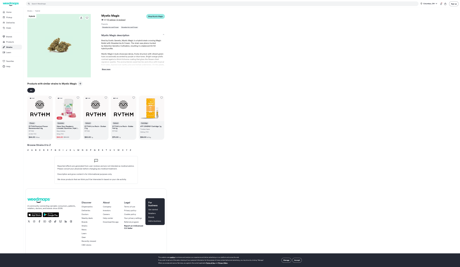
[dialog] (230, 260)
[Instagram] (34, 221)
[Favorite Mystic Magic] (87, 18)
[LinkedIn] (65, 221)
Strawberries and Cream (110, 27)
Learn (84, 233)
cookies (172, 257)
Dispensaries (87, 206)
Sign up (454, 4)
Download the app (111, 222)
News (84, 229)
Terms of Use (210, 263)
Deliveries (86, 210)
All (31, 90)
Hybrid (37, 11)
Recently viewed (89, 241)
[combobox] (224, 4)
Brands (84, 222)
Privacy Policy (223, 263)
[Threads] (71, 221)
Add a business (154, 221)
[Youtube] (44, 221)
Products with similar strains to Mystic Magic (52, 84)
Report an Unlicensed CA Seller (133, 227)
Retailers (152, 213)
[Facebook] (39, 221)
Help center (108, 218)
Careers (106, 214)
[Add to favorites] (50, 98)
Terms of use (129, 206)
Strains (29, 11)
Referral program (131, 222)
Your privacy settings (133, 218)
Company (107, 206)
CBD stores (86, 245)
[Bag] (445, 4)
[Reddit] (50, 221)
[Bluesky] (60, 221)
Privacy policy (130, 210)
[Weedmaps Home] (11, 4)
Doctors (85, 214)
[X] (28, 221)
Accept (297, 260)
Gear (84, 237)
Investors (107, 210)
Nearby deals (87, 218)
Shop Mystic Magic (155, 16)
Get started (153, 209)
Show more (106, 69)
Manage (286, 260)
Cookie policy (130, 214)
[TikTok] (55, 221)
